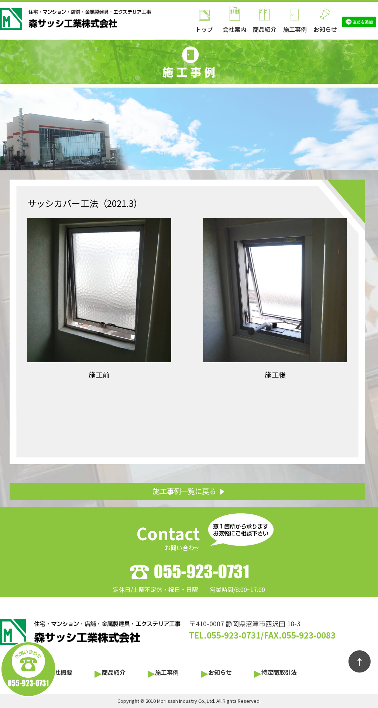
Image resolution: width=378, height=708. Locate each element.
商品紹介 (264, 29)
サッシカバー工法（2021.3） (84, 203)
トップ (204, 29)
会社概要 (60, 672)
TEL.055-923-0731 (225, 635)
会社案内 (234, 29)
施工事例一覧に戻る (184, 491)
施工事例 (295, 29)
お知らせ (325, 29)
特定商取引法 (279, 672)
